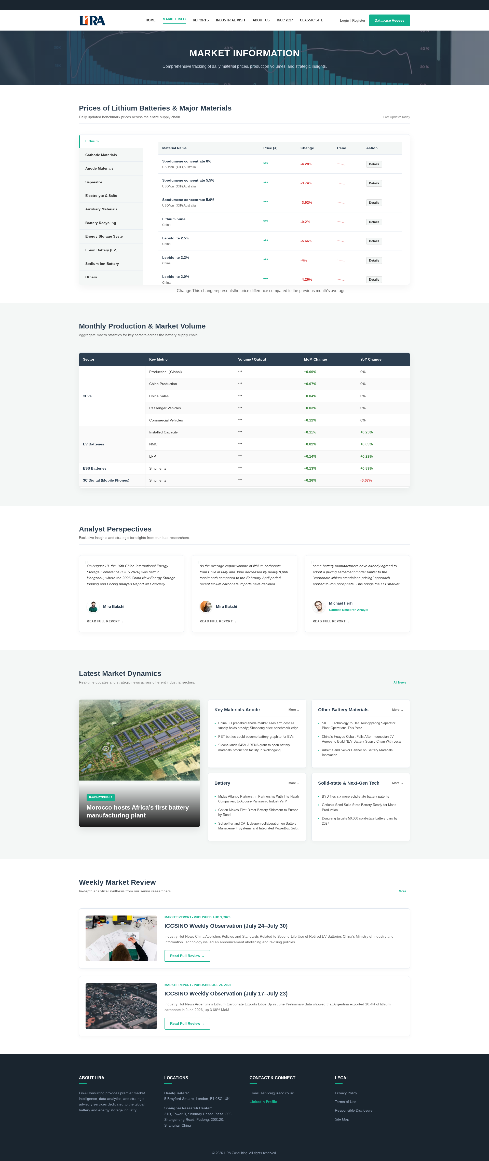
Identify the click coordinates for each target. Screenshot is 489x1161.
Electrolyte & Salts (101, 196)
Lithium (92, 141)
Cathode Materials (101, 155)
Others (91, 277)
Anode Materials (99, 168)
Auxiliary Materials (101, 209)
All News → (401, 682)
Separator (93, 182)
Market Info (174, 19)
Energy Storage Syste (104, 236)
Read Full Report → (105, 621)
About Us (261, 20)
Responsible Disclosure (354, 1110)
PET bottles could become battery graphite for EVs (256, 737)
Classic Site (311, 20)
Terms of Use (345, 1102)
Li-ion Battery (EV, (101, 250)
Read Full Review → (187, 956)
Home (151, 20)
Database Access (389, 20)
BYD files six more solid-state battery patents (355, 796)
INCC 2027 (285, 20)
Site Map (342, 1119)
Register (358, 20)
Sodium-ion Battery (102, 264)
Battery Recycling (100, 223)
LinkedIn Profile (263, 1102)
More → (294, 710)
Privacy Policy (346, 1093)
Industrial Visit (231, 20)
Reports (201, 20)
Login (344, 20)
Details (374, 164)
